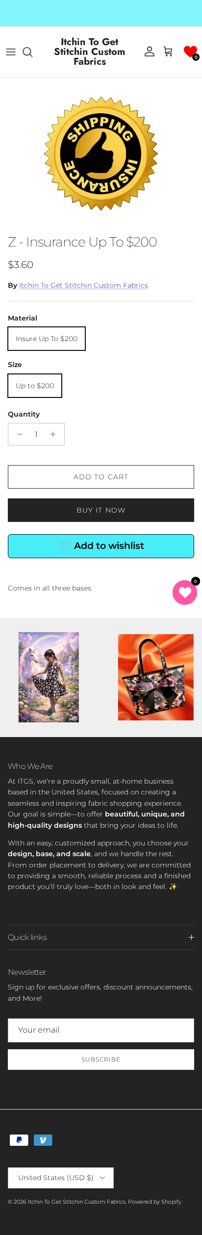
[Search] (32, 52)
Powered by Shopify (154, 1201)
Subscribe (101, 1059)
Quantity (24, 414)
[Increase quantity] (55, 434)
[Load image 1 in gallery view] (101, 153)
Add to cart (101, 476)
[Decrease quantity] (16, 434)
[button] (190, 51)
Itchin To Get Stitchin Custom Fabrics (83, 285)
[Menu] (11, 52)
